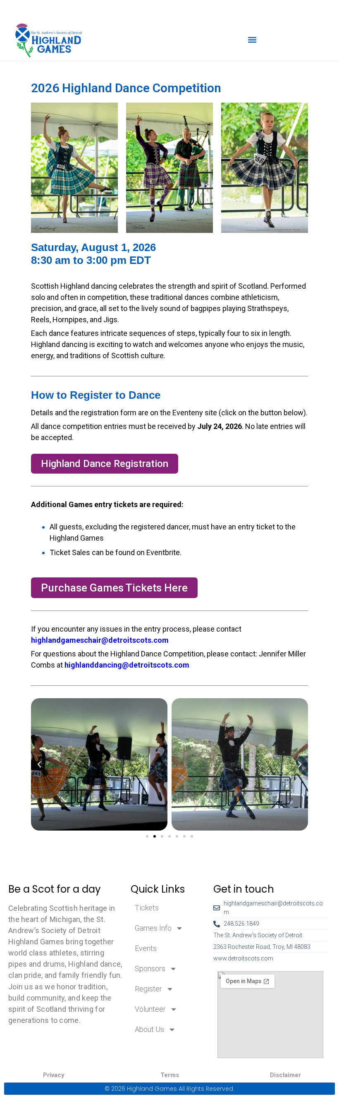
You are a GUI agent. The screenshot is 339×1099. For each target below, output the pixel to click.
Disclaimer (285, 1075)
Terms (169, 1075)
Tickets (147, 907)
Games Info (153, 928)
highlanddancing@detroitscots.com (126, 665)
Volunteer (150, 1009)
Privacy (53, 1075)
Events (146, 948)
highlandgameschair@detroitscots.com (100, 640)
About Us (149, 1029)
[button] (252, 39)
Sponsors (150, 968)
